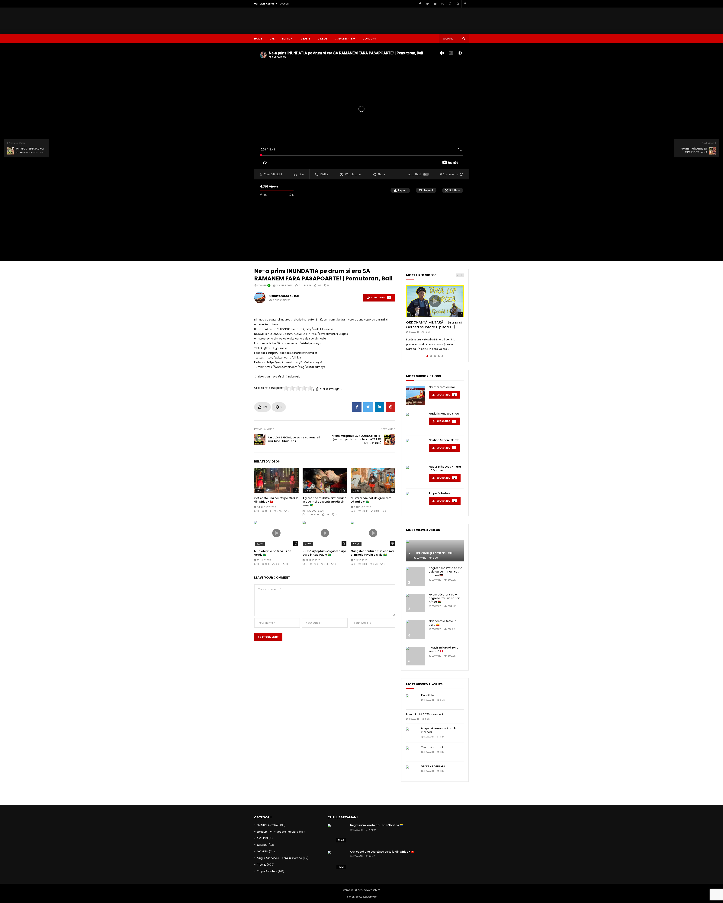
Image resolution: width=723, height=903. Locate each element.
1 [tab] (427, 356)
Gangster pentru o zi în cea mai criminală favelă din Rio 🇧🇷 (372, 553)
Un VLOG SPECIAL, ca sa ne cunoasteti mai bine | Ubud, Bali (294, 439)
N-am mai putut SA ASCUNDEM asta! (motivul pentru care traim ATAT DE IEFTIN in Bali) (356, 439)
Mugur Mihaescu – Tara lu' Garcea (279, 858)
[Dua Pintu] (411, 700)
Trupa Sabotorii (439, 493)
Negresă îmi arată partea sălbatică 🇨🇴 (376, 825)
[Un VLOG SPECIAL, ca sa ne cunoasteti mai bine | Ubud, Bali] (259, 439)
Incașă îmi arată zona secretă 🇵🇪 (443, 649)
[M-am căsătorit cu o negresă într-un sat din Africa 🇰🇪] (415, 603)
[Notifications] (457, 4)
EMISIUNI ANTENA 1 (268, 825)
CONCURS (369, 38)
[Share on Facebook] (357, 407)
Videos (322, 38)
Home (258, 38)
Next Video (388, 429)
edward (262, 285)
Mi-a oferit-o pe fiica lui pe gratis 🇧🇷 (272, 553)
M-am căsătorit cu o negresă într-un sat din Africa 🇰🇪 (445, 598)
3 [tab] (435, 356)
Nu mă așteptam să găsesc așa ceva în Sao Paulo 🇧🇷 (324, 553)
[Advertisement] (400, 19)
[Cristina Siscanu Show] (415, 448)
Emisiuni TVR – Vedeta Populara (277, 832)
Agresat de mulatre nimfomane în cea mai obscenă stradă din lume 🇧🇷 (324, 501)
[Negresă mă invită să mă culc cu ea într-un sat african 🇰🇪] (415, 576)
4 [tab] (439, 356)
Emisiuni (287, 38)
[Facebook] (420, 4)
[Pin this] (390, 407)
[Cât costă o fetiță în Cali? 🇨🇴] (415, 629)
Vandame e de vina (291, 3)
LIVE (272, 38)
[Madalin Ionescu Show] (415, 422)
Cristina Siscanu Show (444, 440)
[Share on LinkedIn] (379, 407)
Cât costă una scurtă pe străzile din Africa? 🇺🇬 (276, 500)
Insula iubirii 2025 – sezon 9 (424, 714)
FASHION (262, 838)
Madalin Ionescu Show (444, 413)
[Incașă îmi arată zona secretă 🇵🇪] (415, 656)
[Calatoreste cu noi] (415, 395)
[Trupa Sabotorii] (415, 501)
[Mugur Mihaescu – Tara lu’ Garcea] (415, 475)
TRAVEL (261, 865)
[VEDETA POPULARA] (411, 771)
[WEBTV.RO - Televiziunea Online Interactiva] (264, 20)
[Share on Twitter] (368, 407)
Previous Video (264, 429)
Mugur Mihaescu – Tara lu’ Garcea (445, 468)
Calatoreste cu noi (284, 296)
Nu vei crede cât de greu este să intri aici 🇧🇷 (371, 500)
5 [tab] (442, 356)
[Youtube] (435, 4)
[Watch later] (450, 4)
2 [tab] (431, 356)
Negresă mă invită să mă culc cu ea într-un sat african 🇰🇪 (445, 571)
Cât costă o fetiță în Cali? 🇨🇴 (442, 623)
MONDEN (262, 851)
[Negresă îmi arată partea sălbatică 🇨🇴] (337, 833)
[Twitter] (427, 4)
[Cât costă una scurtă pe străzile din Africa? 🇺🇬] (337, 860)
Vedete (305, 38)
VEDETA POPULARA (433, 766)
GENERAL (262, 845)
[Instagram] (442, 4)
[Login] (465, 4)
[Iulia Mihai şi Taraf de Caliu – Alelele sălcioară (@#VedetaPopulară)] (435, 550)
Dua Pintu (427, 695)
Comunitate (343, 38)
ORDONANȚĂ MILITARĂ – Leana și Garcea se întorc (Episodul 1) (434, 324)
